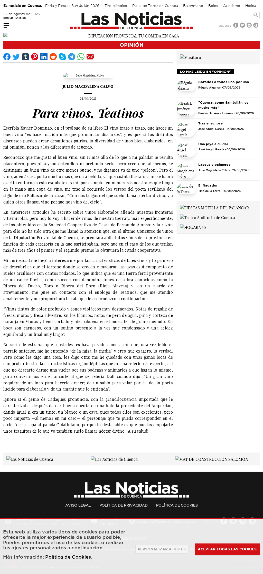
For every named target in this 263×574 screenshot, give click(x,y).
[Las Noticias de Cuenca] (132, 20)
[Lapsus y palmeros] (186, 170)
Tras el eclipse (210, 123)
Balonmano (193, 5)
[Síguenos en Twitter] (243, 25)
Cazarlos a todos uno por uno (223, 82)
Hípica (250, 5)
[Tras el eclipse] (186, 129)
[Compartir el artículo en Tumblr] (25, 56)
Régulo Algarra (209, 87)
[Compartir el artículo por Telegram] (71, 56)
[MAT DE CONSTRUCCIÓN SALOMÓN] (211, 458)
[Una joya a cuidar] (186, 150)
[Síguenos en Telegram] (256, 25)
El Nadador (208, 185)
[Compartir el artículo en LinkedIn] (44, 56)
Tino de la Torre (209, 190)
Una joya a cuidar (213, 144)
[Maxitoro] (190, 57)
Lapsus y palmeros (214, 164)
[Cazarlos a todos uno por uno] (186, 88)
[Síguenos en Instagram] (249, 25)
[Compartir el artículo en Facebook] (7, 56)
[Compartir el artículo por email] (90, 56)
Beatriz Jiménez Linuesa (215, 113)
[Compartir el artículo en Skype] (62, 56)
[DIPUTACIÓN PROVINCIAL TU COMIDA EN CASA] (131, 35)
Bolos (213, 5)
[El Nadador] (186, 191)
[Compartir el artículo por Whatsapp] (80, 56)
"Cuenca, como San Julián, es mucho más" (223, 105)
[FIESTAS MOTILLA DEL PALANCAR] (214, 207)
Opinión (132, 45)
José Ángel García (211, 128)
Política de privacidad (123, 505)
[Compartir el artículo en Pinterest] (34, 56)
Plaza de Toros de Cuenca (155, 5)
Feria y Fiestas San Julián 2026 (72, 5)
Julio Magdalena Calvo (88, 86)
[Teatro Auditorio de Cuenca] (207, 217)
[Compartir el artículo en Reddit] (53, 56)
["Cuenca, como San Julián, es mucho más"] (186, 108)
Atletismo (231, 5)
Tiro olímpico (116, 5)
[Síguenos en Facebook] (236, 25)
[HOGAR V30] (193, 226)
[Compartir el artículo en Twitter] (16, 56)
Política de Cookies (177, 505)
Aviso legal (78, 505)
